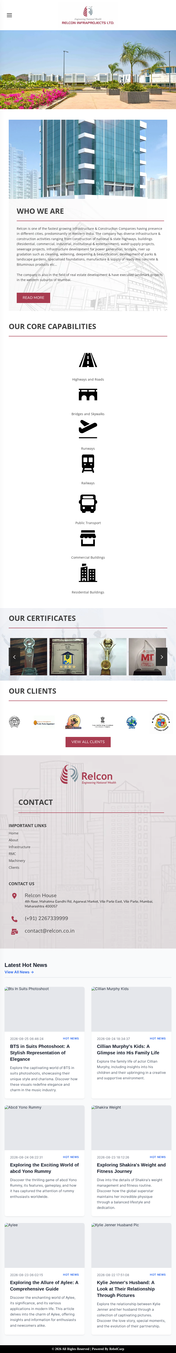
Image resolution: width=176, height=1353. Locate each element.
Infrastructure (19, 846)
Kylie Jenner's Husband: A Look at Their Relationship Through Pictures (126, 1289)
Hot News (71, 1038)
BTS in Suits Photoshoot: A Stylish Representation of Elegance (39, 1053)
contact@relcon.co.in (50, 930)
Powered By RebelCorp (108, 1349)
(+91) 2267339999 (46, 918)
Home (13, 833)
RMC (12, 853)
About (13, 840)
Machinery (17, 860)
